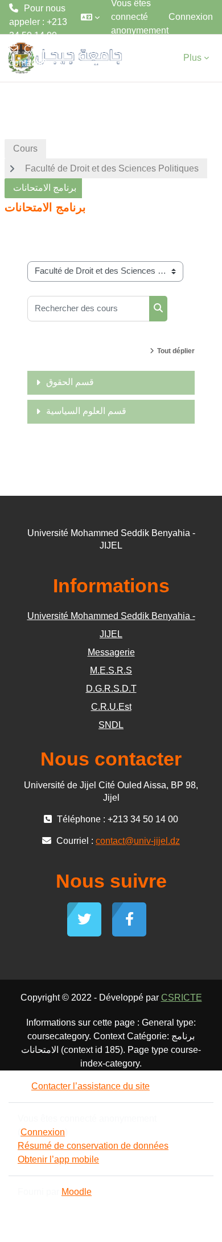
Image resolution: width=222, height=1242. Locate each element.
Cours (25, 148)
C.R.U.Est (111, 707)
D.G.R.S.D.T (111, 688)
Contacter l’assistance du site (90, 1086)
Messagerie (111, 652)
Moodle (76, 1192)
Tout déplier (176, 351)
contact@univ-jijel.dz (38, 69)
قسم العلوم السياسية (86, 411)
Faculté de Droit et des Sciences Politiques (112, 168)
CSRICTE (181, 997)
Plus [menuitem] (192, 57)
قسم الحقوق (70, 382)
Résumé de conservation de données (93, 1146)
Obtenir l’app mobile (58, 1159)
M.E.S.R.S (111, 670)
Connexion (190, 17)
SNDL (111, 725)
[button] (90, 17)
